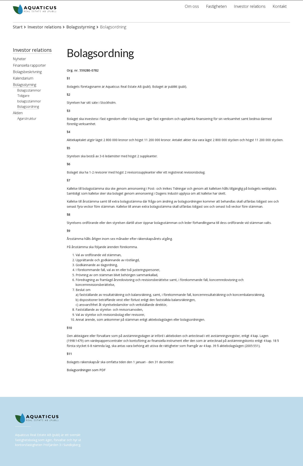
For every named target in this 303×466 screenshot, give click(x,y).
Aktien (18, 112)
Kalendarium (23, 78)
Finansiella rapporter (29, 65)
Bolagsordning (28, 106)
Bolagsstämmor (29, 90)
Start (18, 27)
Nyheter (19, 58)
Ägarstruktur (26, 118)
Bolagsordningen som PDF (86, 370)
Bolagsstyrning (80, 27)
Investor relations (44, 27)
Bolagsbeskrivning (27, 71)
